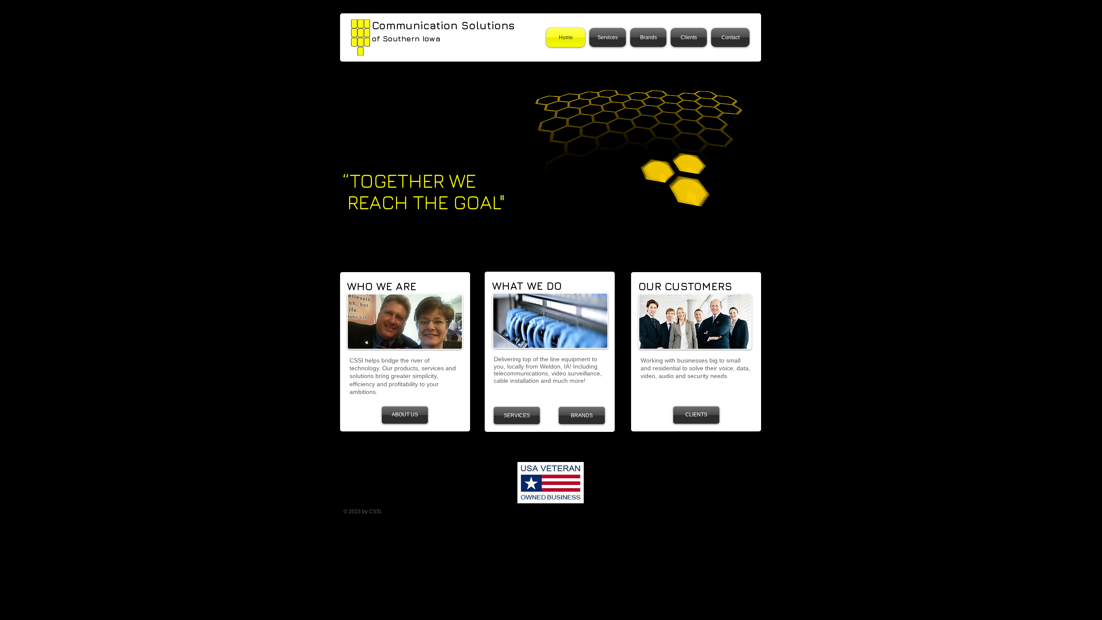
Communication (416, 25)
